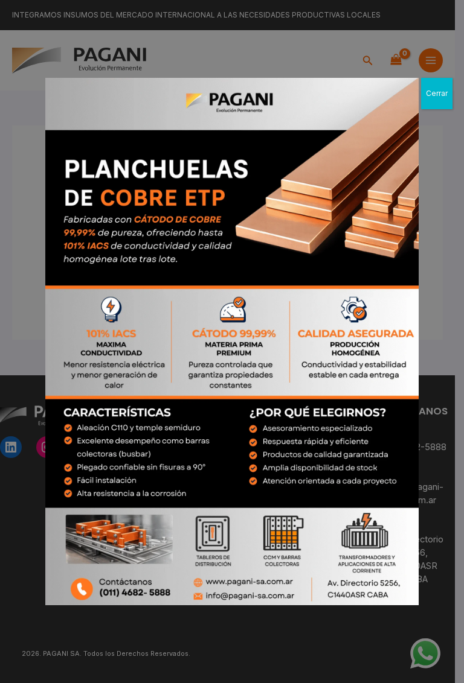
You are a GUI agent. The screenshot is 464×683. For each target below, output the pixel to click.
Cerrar (437, 93)
